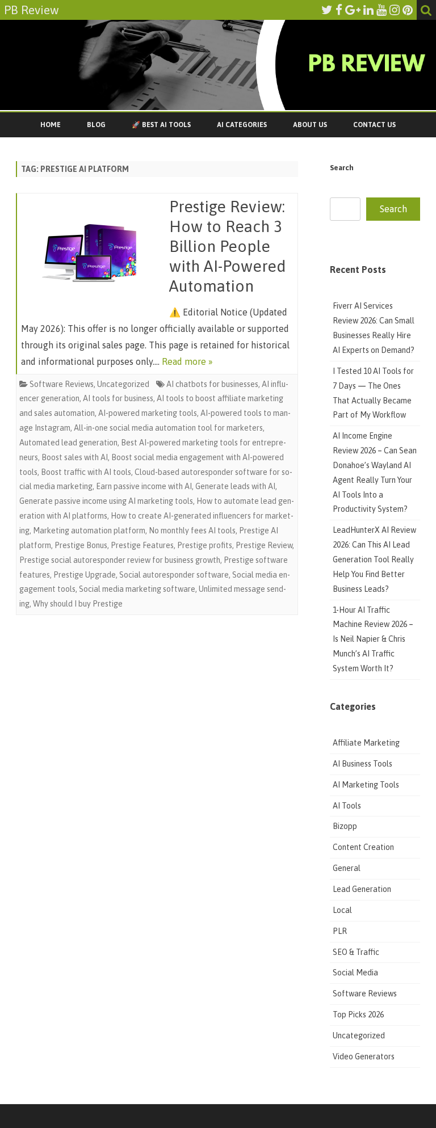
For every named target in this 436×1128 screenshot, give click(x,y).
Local (342, 910)
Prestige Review (264, 545)
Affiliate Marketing (366, 742)
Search (342, 167)
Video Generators (364, 1056)
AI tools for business (118, 398)
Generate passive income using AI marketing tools (106, 501)
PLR (340, 931)
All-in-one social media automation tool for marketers (168, 427)
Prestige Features (142, 545)
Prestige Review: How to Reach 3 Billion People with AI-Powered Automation (227, 245)
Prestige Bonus (80, 545)
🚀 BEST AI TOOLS (161, 125)
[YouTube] (381, 9)
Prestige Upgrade (84, 574)
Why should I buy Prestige (78, 603)
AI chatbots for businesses (212, 384)
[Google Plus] (352, 9)
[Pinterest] (408, 9)
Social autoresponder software (174, 574)
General (346, 868)
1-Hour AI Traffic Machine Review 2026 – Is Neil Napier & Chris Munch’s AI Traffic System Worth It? (373, 639)
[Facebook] (339, 9)
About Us (310, 125)
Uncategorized (123, 384)
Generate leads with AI (235, 486)
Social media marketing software (137, 589)
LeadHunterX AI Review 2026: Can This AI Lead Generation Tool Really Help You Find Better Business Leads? (374, 559)
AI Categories (242, 125)
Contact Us (374, 125)
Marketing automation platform (89, 530)
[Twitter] (327, 9)
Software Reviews (62, 384)
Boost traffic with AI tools (86, 472)
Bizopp (346, 826)
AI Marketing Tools (366, 784)
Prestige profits (204, 545)
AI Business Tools (362, 763)
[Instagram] (394, 9)
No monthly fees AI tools (192, 530)
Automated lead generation (68, 442)
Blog (96, 125)
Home (50, 125)
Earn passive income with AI (144, 486)
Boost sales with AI (74, 457)
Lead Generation (362, 889)
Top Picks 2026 (358, 1014)
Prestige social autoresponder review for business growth (119, 560)
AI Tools (347, 805)
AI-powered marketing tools (147, 413)
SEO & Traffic (357, 952)
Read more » (187, 361)
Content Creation (363, 847)
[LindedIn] (368, 9)
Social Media (355, 972)
